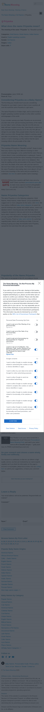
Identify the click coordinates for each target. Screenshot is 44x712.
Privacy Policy (33, 428)
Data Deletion (10, 428)
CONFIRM (13, 421)
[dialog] (22, 356)
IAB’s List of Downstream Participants (24, 314)
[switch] (36, 325)
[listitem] (22, 320)
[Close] (40, 284)
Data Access (22, 428)
